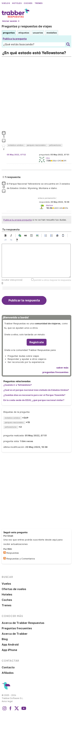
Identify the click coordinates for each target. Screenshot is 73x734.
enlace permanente (47, 198)
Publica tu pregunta (15, 38)
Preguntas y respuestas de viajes (27, 26)
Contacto (8, 667)
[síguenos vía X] (16, 710)
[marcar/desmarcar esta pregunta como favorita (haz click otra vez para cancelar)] (4, 146)
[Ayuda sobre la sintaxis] (18, 240)
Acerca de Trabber (15, 633)
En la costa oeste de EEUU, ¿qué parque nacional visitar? (33, 400)
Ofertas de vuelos (14, 589)
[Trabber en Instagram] (4, 710)
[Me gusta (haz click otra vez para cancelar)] (4, 133)
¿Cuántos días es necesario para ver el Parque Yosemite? (34, 395)
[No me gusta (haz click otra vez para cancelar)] (4, 141)
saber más (62, 367)
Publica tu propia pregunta (17, 219)
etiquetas (23, 32)
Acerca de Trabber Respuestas (23, 623)
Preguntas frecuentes (17, 628)
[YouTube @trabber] (23, 710)
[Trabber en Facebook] (10, 710)
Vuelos (6, 3)
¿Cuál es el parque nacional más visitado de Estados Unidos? (36, 390)
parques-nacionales (36, 145)
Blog (5, 639)
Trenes (39, 3)
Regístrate (36, 342)
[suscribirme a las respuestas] (4, 552)
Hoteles (17, 3)
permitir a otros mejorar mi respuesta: (52, 280)
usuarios (38, 32)
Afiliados (8, 672)
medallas (52, 32)
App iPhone (9, 650)
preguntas (9, 32)
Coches (28, 3)
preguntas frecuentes (55, 372)
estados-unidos (15, 145)
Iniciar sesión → (10, 21)
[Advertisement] (36, 93)
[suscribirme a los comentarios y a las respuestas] (4, 558)
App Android (10, 644)
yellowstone (55, 145)
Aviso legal (7, 701)
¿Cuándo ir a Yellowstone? (17, 385)
